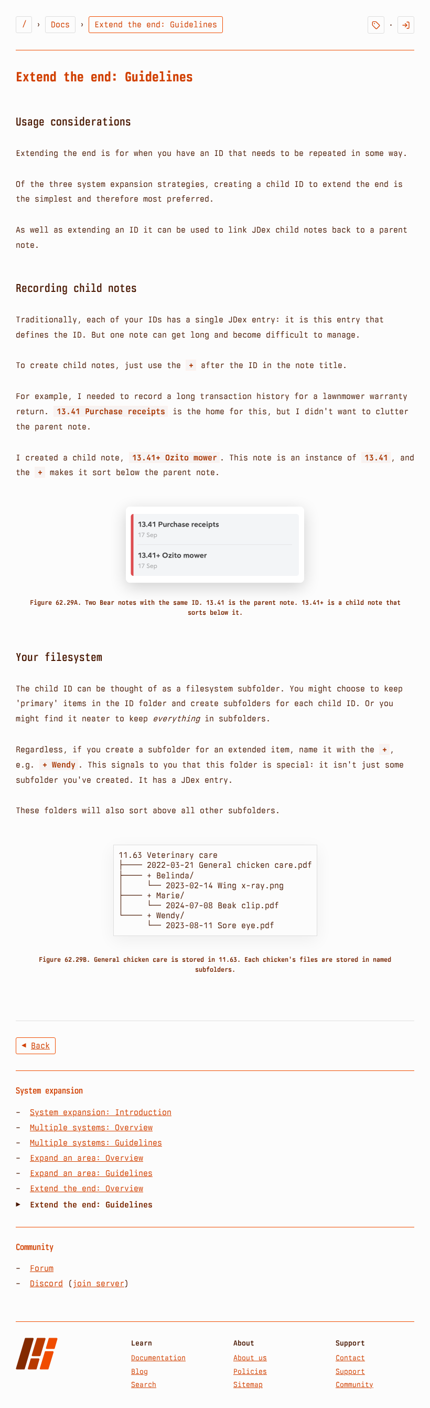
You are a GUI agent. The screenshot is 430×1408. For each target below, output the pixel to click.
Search (143, 1384)
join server (98, 1283)
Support (350, 1371)
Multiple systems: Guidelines (96, 1143)
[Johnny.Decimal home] (37, 1354)
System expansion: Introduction (100, 1112)
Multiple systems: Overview (91, 1127)
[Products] (376, 25)
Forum (41, 1268)
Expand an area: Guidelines (91, 1173)
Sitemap (248, 1384)
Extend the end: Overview (86, 1188)
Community (354, 1384)
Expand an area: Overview (86, 1158)
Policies (250, 1371)
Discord (46, 1283)
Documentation (158, 1357)
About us (250, 1357)
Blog (139, 1371)
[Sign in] (405, 25)
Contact (350, 1357)
